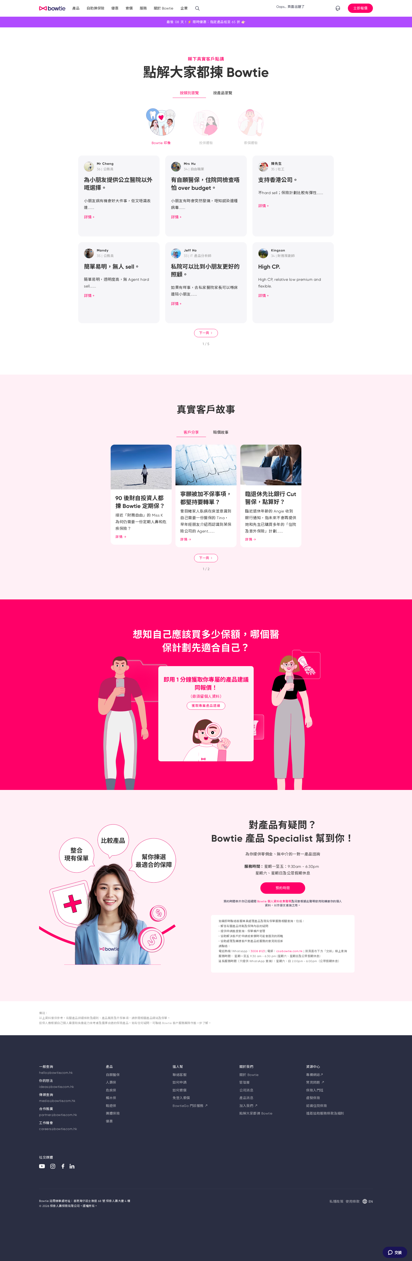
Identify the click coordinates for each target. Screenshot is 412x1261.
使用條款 (353, 1201)
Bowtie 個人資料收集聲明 (274, 901)
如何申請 (179, 1082)
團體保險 (113, 1113)
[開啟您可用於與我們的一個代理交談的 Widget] (394, 1253)
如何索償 (179, 1090)
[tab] (189, 93)
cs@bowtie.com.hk (289, 951)
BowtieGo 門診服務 (190, 1106)
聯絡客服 (179, 1075)
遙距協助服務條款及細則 (325, 1113)
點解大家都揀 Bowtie (256, 1113)
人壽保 (111, 1082)
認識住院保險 (316, 1106)
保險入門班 (315, 1090)
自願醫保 (113, 1075)
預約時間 (283, 888)
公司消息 (246, 1090)
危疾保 (111, 1090)
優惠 (109, 1121)
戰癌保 (111, 1106)
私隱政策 (336, 1201)
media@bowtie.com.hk (57, 1101)
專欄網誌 (315, 1075)
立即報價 (360, 8)
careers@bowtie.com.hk (58, 1129)
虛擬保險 (313, 1098)
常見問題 (315, 1082)
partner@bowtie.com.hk (58, 1115)
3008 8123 (258, 951)
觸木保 (111, 1098)
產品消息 (246, 1098)
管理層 (244, 1082)
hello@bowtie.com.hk (56, 1073)
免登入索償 (181, 1098)
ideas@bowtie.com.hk (56, 1087)
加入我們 (248, 1106)
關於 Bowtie (249, 1075)
